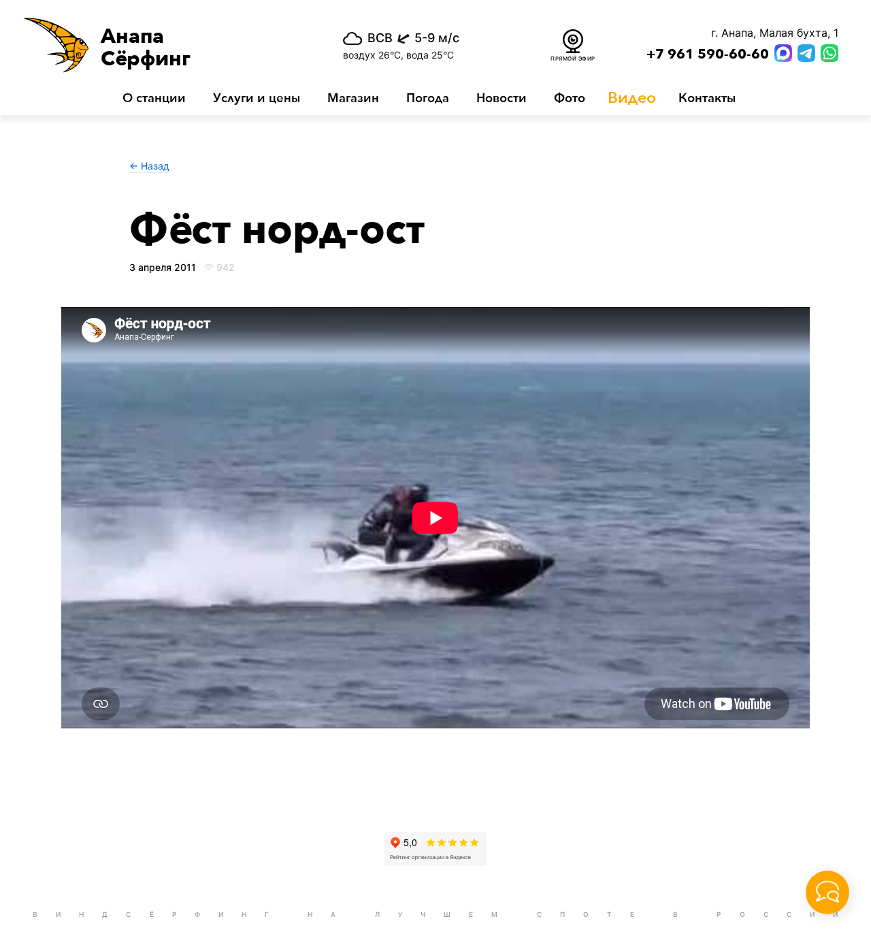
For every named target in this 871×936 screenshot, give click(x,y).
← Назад (149, 166)
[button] (162, 45)
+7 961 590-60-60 (707, 54)
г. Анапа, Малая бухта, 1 (774, 32)
